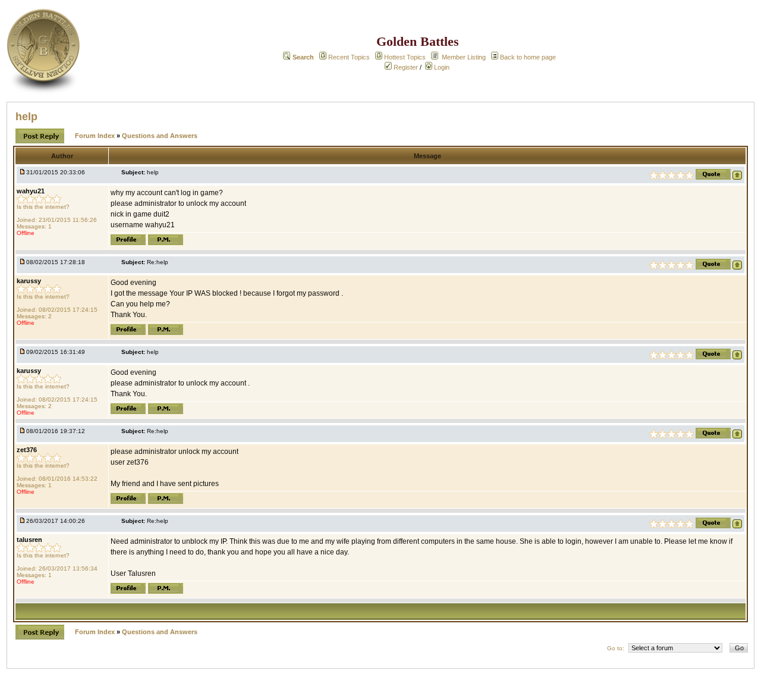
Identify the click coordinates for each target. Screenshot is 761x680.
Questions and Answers (159, 135)
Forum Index (96, 135)
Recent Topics (349, 57)
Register (405, 67)
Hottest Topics (405, 57)
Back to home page (528, 57)
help (26, 117)
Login (440, 67)
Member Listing (464, 57)
